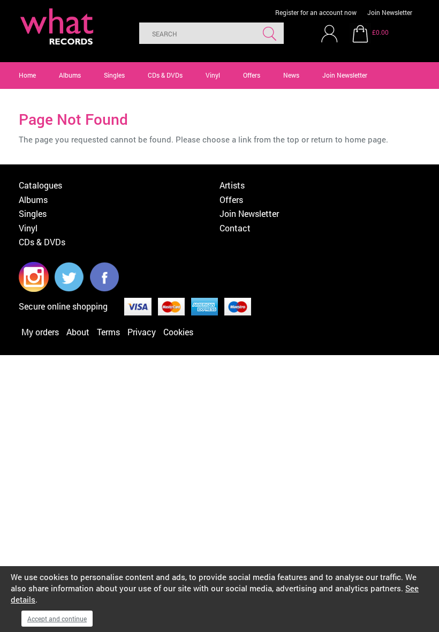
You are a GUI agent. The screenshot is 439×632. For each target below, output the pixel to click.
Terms (108, 331)
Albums (70, 75)
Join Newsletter (389, 12)
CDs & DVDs (165, 75)
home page (365, 139)
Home (27, 75)
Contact (235, 228)
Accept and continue (57, 618)
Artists (232, 185)
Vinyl (213, 75)
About (77, 331)
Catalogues (40, 185)
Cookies (178, 331)
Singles (114, 75)
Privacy (141, 331)
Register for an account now (316, 12)
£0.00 (380, 32)
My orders (40, 331)
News (291, 75)
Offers (251, 75)
